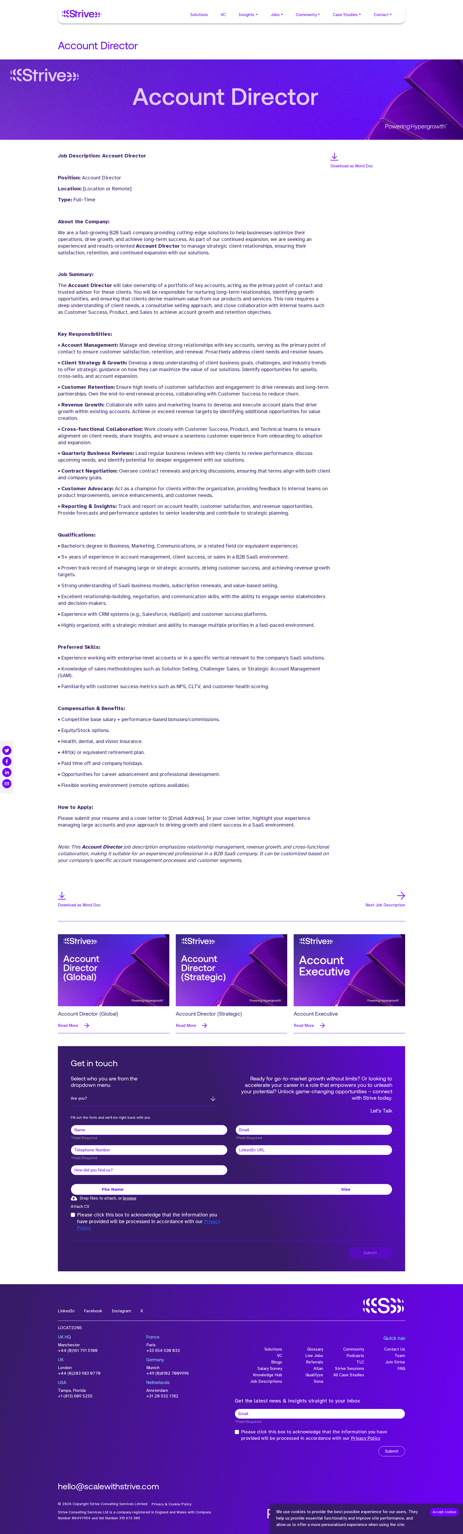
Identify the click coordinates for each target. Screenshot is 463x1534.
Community (306, 14)
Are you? (79, 1098)
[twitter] (6, 750)
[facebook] (6, 761)
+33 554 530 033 (163, 1350)
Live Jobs (314, 1355)
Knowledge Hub (267, 1375)
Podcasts (355, 1355)
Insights (246, 14)
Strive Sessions (349, 1368)
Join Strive (395, 1362)
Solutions (199, 14)
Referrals (314, 1362)
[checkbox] (73, 1215)
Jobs (275, 14)
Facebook (93, 1311)
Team (399, 1355)
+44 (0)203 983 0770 (79, 1373)
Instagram (121, 1311)
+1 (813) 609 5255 (75, 1396)
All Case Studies (348, 1375)
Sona (318, 1381)
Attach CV (80, 1206)
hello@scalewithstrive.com (108, 1487)
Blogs (276, 1362)
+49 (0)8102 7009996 (167, 1373)
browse (129, 1198)
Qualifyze (314, 1375)
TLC (360, 1362)
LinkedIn (66, 1311)
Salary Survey (269, 1368)
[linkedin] (6, 772)
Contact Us (394, 1349)
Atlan (318, 1368)
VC (223, 14)
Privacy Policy (365, 1438)
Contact (381, 14)
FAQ (401, 1368)
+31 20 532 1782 (162, 1396)
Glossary (315, 1349)
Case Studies (345, 14)
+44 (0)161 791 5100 (78, 1350)
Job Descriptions (266, 1381)
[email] (6, 783)
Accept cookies (444, 1512)
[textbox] (149, 1130)
